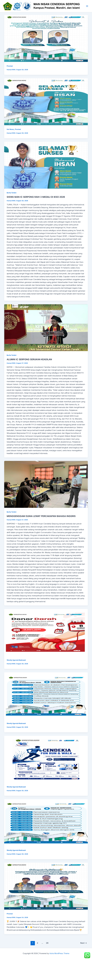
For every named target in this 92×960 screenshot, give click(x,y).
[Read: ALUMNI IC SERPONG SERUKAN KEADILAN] (46, 327)
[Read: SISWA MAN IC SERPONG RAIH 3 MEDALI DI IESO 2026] (46, 165)
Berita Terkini (11, 193)
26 (47, 943)
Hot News (10, 129)
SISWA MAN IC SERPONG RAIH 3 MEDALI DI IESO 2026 (36, 197)
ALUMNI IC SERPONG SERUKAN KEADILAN (29, 359)
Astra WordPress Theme (59, 953)
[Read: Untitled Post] (46, 38)
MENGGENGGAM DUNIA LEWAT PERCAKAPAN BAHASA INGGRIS (41, 516)
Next (83, 943)
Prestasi (10, 66)
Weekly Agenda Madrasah (16, 660)
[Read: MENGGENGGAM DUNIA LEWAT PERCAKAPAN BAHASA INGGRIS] (46, 484)
